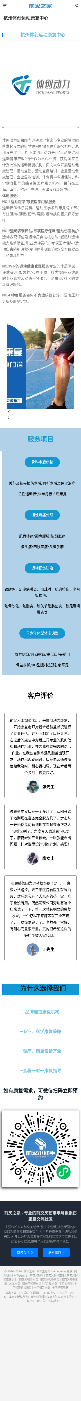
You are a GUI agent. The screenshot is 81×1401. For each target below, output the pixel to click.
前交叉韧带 (36, 1275)
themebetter (58, 1271)
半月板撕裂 (66, 1283)
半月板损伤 (50, 1283)
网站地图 (53, 1301)
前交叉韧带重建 (55, 1275)
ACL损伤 (14, 1283)
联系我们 (56, 1252)
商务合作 (25, 1252)
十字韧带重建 (60, 1287)
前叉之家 (40, 5)
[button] (40, 412)
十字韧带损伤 (42, 1287)
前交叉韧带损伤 (28, 1279)
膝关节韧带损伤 (31, 1283)
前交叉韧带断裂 (49, 1279)
